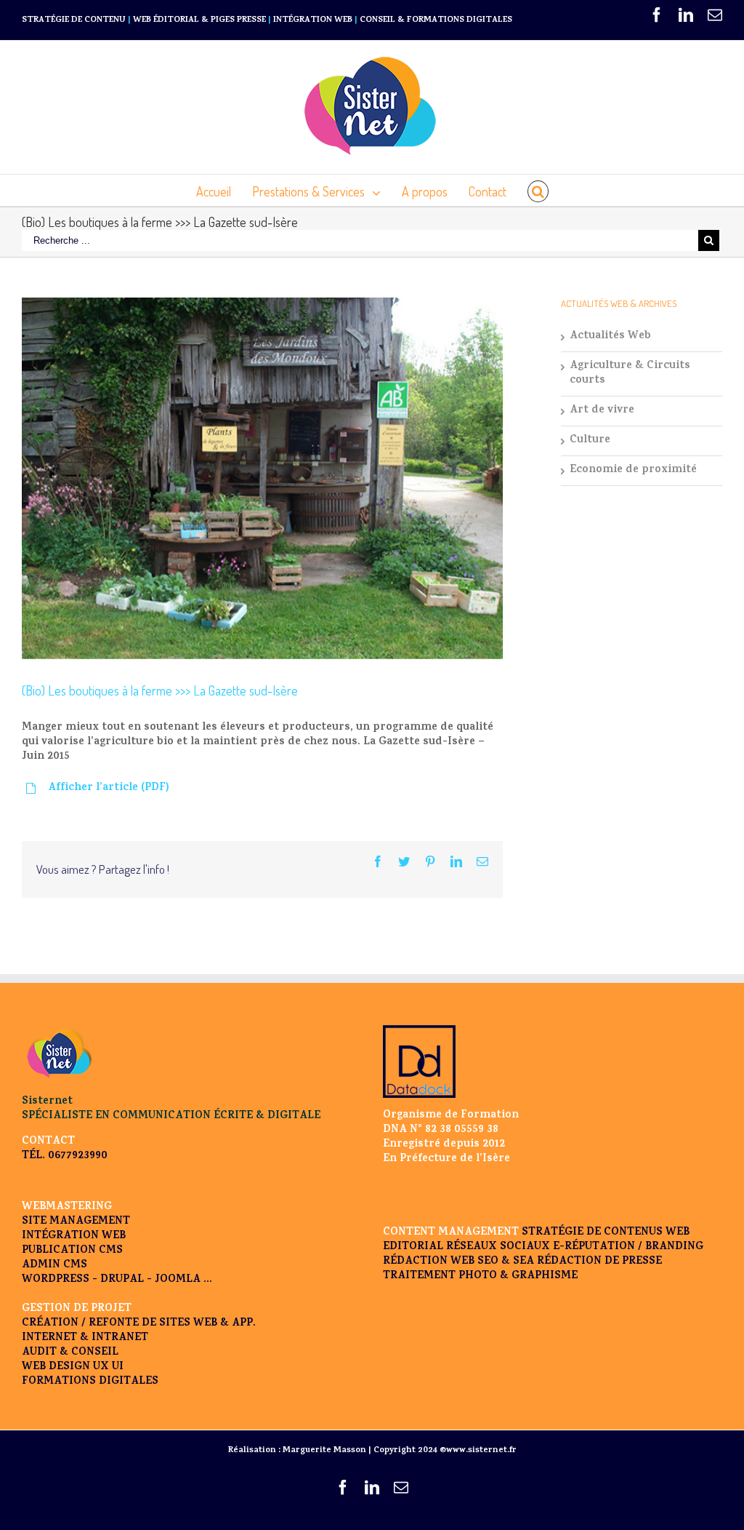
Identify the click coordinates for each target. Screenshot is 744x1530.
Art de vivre (602, 411)
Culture (590, 441)
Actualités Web (610, 337)
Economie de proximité (633, 470)
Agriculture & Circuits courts (630, 374)
